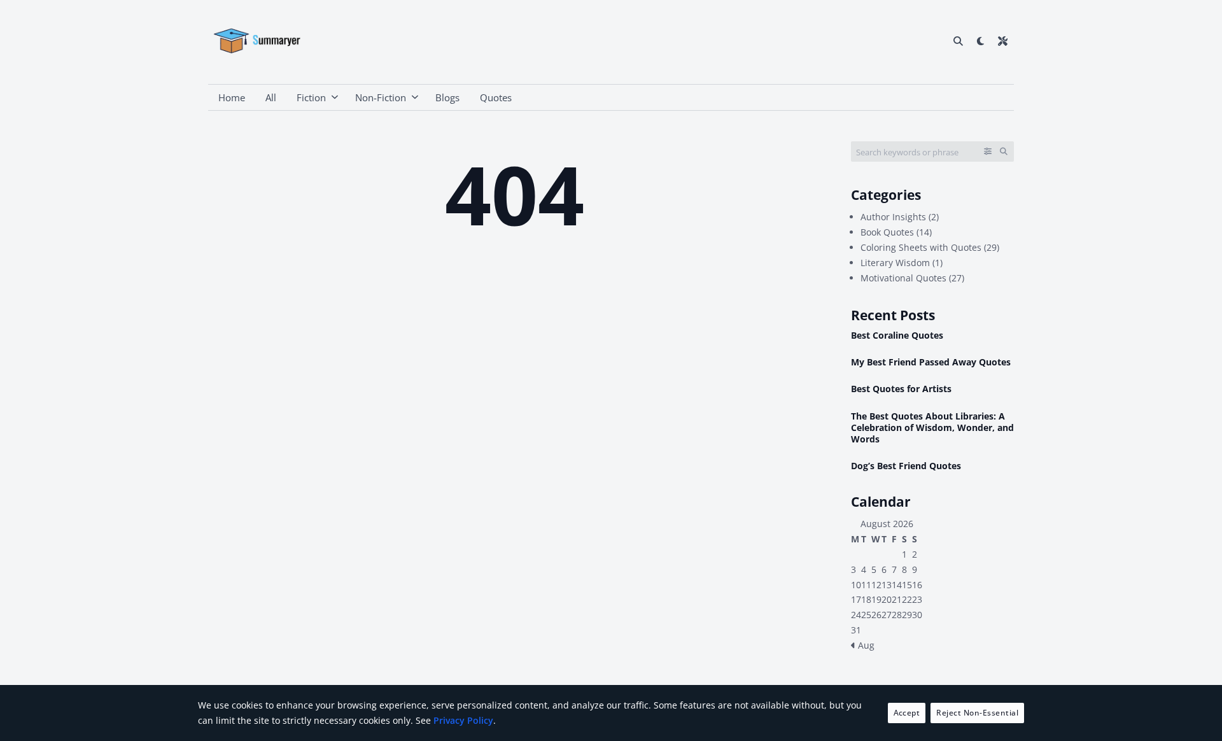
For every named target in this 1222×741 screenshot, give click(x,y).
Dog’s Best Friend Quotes (906, 466)
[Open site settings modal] (1003, 40)
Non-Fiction (380, 97)
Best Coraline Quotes (897, 335)
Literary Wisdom (895, 263)
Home (231, 97)
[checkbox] (980, 40)
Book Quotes (887, 232)
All (270, 97)
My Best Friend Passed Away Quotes (931, 362)
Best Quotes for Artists (901, 389)
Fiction (311, 97)
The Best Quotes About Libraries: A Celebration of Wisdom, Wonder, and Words (932, 428)
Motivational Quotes (903, 278)
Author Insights (893, 217)
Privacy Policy (463, 720)
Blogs (447, 97)
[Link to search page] (958, 40)
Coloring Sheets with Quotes (920, 247)
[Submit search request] (1004, 151)
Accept (907, 712)
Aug (864, 645)
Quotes (496, 97)
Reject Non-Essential (977, 712)
